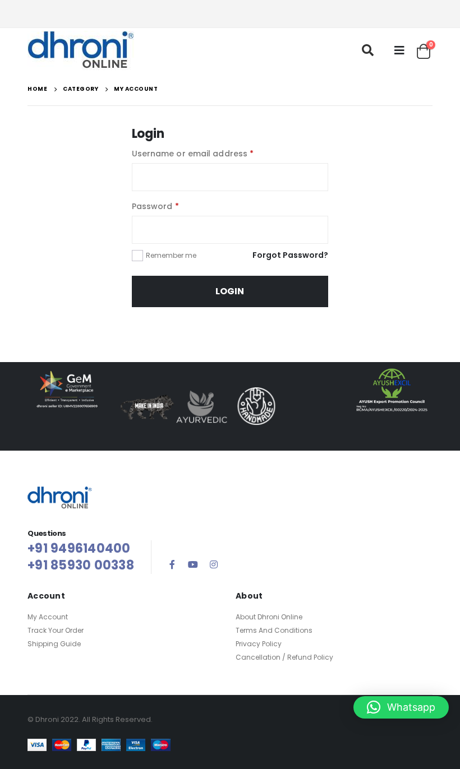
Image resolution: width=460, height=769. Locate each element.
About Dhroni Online (269, 617)
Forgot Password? (290, 255)
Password (155, 206)
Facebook (172, 564)
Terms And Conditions (274, 630)
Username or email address (193, 153)
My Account (47, 617)
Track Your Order (55, 630)
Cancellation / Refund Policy (284, 657)
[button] (401, 707)
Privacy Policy (259, 643)
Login (229, 291)
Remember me (171, 255)
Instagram (213, 564)
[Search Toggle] (368, 50)
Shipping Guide (54, 643)
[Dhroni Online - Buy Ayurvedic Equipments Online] (80, 50)
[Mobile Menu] (399, 50)
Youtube (193, 564)
